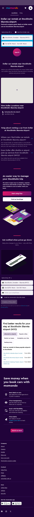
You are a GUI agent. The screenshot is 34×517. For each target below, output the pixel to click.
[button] (3, 8)
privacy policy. (4, 307)
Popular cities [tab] (23, 334)
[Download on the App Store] (17, 503)
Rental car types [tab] (9, 338)
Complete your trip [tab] (23, 338)
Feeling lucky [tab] (8, 342)
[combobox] (7, 32)
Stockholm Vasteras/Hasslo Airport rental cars (13, 362)
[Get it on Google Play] (6, 503)
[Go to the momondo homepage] (12, 8)
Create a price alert (14, 420)
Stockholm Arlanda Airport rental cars (12, 354)
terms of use (24, 305)
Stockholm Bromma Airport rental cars (13, 358)
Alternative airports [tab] (10, 334)
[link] (17, 193)
